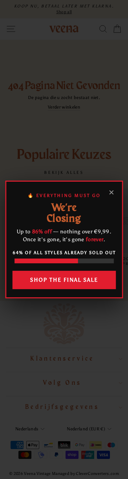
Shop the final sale (64, 280)
